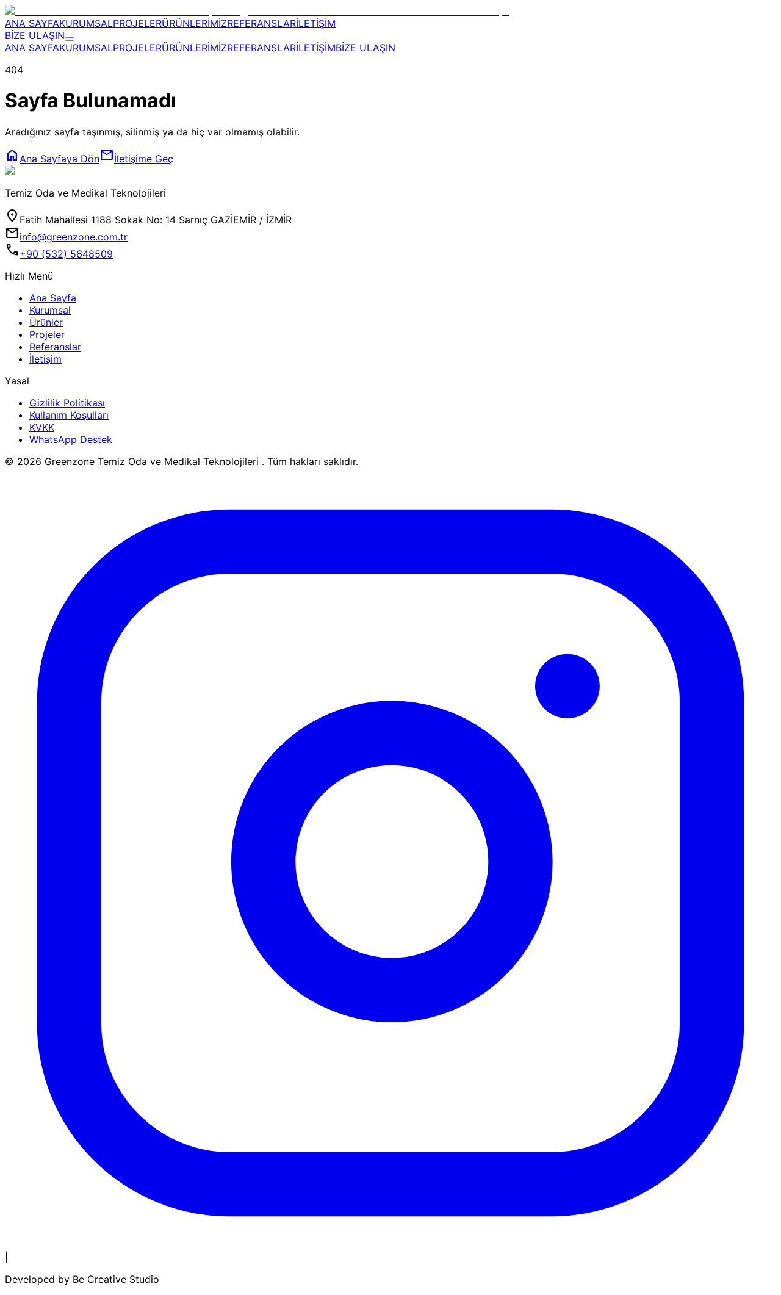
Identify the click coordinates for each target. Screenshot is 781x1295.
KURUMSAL (86, 23)
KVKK (41, 427)
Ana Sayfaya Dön (52, 159)
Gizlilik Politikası (67, 403)
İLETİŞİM (316, 23)
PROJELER (137, 23)
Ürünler (46, 322)
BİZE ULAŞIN (35, 35)
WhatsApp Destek (70, 439)
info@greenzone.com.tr (74, 237)
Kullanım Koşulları (69, 415)
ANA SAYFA (32, 23)
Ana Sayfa (52, 298)
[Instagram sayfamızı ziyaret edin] (390, 1245)
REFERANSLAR (261, 23)
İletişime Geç (136, 159)
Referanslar (55, 347)
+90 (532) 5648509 (66, 254)
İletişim (45, 359)
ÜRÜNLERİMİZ (194, 23)
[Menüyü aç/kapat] (69, 39)
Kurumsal (50, 310)
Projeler (47, 334)
